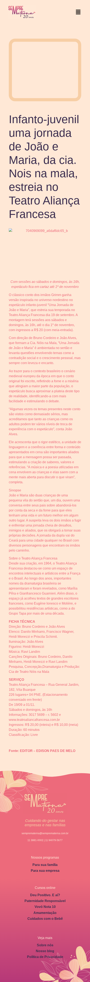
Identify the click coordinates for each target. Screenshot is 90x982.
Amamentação (45, 913)
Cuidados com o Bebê (45, 918)
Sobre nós (45, 945)
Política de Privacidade (45, 957)
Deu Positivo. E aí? (45, 895)
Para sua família (45, 865)
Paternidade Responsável (45, 901)
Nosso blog (45, 951)
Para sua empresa (45, 870)
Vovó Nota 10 (45, 907)
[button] (78, 12)
